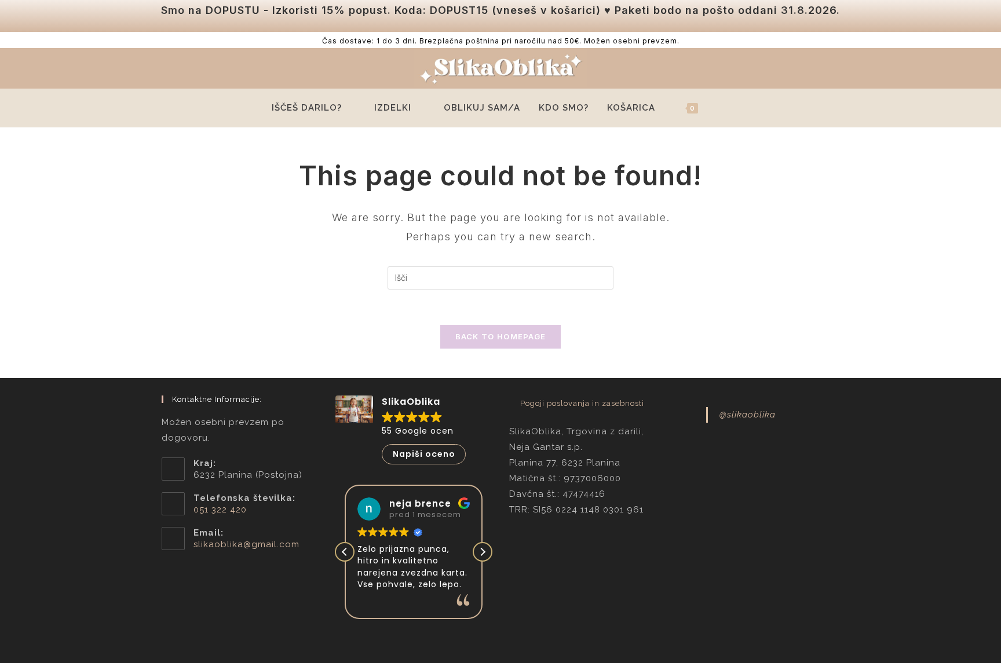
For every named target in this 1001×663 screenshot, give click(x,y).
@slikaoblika (747, 414)
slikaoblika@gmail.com (246, 544)
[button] (482, 552)
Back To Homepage (500, 336)
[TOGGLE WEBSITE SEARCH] (724, 108)
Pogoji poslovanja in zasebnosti (582, 403)
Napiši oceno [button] (424, 454)
